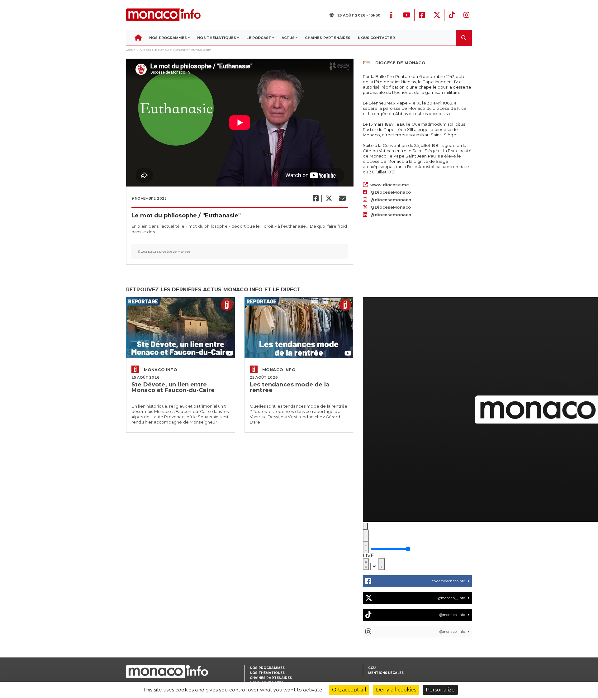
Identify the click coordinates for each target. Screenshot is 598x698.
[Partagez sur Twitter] (329, 198)
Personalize (440, 690)
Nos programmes (267, 668)
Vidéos (145, 49)
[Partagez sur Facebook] (315, 198)
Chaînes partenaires (271, 678)
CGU (372, 668)
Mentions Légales (386, 673)
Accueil (132, 49)
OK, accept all (349, 690)
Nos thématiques (267, 673)
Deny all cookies (396, 690)
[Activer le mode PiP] (366, 564)
